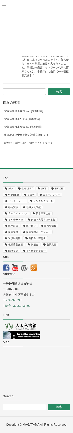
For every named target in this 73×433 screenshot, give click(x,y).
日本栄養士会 (43, 213)
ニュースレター (51, 194)
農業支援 (51, 244)
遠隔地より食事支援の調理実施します (26, 134)
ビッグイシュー (16, 201)
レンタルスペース (43, 201)
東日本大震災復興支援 (43, 219)
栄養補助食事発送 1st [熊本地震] (23, 126)
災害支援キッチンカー (38, 232)
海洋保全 (31, 226)
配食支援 (13, 250)
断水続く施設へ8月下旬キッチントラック (28, 142)
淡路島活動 (50, 226)
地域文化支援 (33, 207)
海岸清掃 (13, 226)
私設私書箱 (14, 238)
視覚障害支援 (15, 244)
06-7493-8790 (12, 300)
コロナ (31, 194)
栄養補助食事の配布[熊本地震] (22, 118)
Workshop (13, 194)
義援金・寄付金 (37, 238)
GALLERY (27, 188)
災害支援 (13, 232)
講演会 (34, 244)
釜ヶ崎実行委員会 (36, 250)
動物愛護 (13, 207)
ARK (10, 188)
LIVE (43, 188)
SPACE (59, 188)
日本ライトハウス (18, 213)
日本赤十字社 (15, 219)
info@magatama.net (16, 305)
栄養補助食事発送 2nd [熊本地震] (23, 111)
